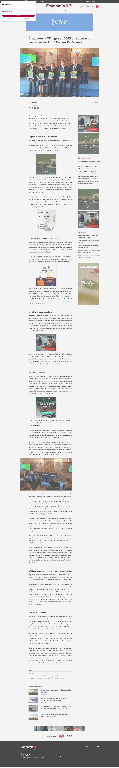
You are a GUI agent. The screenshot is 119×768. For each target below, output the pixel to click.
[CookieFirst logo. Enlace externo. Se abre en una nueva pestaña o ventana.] (6, 4)
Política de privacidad (30, 3)
